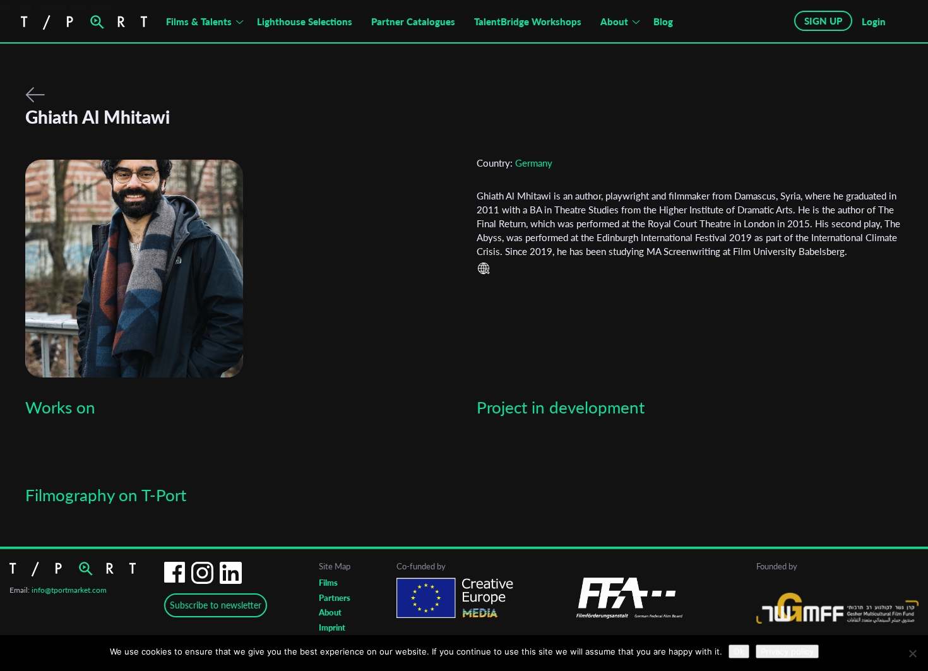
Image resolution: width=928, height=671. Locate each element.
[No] (912, 653)
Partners (334, 598)
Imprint (332, 627)
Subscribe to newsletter (215, 605)
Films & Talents (199, 21)
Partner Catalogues (413, 21)
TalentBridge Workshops (527, 21)
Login (874, 21)
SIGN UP (823, 21)
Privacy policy (787, 651)
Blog (663, 21)
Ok (739, 651)
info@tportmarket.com (69, 590)
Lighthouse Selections (304, 21)
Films (328, 583)
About (614, 21)
